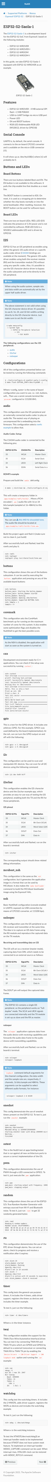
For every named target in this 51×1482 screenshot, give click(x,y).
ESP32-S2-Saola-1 (15, 34)
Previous (11, 1462)
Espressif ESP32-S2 (14, 16)
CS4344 (25, 253)
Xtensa (32, 13)
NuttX (27, 4)
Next (41, 1462)
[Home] (4, 13)
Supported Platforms (17, 13)
